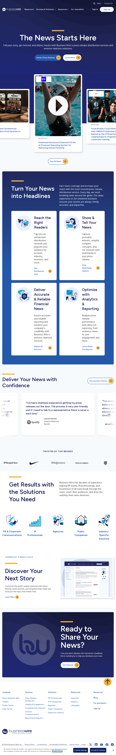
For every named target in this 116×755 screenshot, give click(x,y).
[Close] (113, 750)
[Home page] (11, 9)
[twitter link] (90, 744)
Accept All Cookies (98, 750)
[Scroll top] (107, 682)
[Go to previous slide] (7, 415)
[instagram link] (112, 744)
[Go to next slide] (109, 415)
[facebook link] (107, 744)
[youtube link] (101, 745)
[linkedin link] (96, 744)
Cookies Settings (80, 750)
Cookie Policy (57, 751)
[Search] (94, 3)
